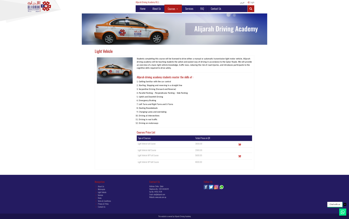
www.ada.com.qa (160, 197)
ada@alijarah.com (159, 194)
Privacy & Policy (103, 203)
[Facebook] (206, 187)
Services (189, 9)
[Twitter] (211, 187)
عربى (242, 2)
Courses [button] (172, 9)
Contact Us (216, 9)
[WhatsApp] (221, 187)
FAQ (202, 9)
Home (142, 9)
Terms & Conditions (104, 200)
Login (252, 2)
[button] (250, 8)
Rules (99, 197)
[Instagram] (216, 187)
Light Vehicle (101, 192)
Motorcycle (101, 189)
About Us (156, 9)
